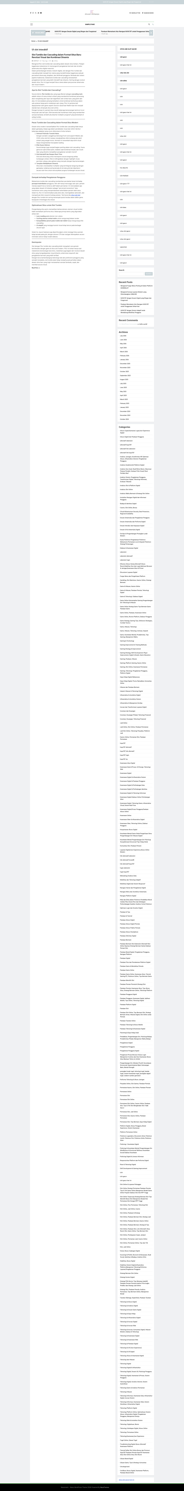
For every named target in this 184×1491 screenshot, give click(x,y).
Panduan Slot (124, 1008)
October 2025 (124, 371)
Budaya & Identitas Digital (128, 503)
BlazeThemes (104, 1487)
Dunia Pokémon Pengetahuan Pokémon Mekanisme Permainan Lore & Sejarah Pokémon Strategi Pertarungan (135, 542)
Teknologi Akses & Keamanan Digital (132, 1356)
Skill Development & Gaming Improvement (133, 1168)
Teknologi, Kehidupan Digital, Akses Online (133, 1428)
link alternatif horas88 (127, 860)
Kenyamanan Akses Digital (128, 829)
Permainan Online (125, 1091)
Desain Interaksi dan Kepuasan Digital (132, 526)
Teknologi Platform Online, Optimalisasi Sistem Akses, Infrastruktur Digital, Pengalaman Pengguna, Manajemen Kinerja (135, 1414)
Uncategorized (124, 1466)
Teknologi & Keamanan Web (129, 1340)
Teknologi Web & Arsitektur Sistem (131, 1420)
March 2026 (124, 352)
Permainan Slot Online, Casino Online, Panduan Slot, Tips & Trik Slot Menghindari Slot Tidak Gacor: (135, 1106)
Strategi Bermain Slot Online (129, 1273)
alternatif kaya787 (126, 445)
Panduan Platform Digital (128, 1004)
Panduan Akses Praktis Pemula (130, 928)
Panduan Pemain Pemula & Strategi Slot (133, 984)
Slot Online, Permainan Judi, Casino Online (133, 1239)
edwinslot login (125, 560)
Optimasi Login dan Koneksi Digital (131, 908)
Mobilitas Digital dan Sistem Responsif (132, 884)
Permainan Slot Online (127, 1099)
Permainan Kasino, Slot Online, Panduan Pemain (135, 1087)
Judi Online (123, 723)
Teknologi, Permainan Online (129, 1432)
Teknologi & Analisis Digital (129, 1306)
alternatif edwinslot (126, 441)
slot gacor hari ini (125, 65)
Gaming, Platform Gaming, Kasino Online (133, 663)
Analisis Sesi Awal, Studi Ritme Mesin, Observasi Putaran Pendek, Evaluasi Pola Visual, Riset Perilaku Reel (135, 471)
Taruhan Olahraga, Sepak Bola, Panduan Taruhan (135, 1298)
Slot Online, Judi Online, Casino (130, 1209)
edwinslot (123, 552)
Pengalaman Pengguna (127, 1047)
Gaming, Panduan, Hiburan (128, 659)
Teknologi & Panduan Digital (129, 1344)
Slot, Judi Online (125, 1247)
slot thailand (124, 176)
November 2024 (125, 415)
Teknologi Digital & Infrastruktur (130, 1368)
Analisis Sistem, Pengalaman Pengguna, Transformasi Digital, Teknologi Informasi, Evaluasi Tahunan (133, 479)
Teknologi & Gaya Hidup (127, 1314)
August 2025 (124, 379)
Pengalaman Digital (126, 1043)
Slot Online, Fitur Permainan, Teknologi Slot (134, 1205)
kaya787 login (124, 755)
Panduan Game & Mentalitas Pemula (131, 966)
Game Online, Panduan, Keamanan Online (133, 613)
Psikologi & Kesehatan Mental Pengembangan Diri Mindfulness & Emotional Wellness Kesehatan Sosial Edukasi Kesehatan (136, 1150)
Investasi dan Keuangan (127, 711)
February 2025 (124, 403)
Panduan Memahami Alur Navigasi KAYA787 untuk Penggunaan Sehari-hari (79, 31)
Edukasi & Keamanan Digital (129, 548)
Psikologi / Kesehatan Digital (129, 1144)
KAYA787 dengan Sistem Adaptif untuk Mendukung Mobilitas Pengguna (135, 31)
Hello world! (143, 324)
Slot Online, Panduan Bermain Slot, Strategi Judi (135, 1217)
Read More (35, 268)
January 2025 (124, 407)
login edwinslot (125, 868)
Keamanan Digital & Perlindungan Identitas (133, 789)
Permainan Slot (125, 1095)
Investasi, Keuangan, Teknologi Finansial (133, 719)
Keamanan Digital (125, 773)
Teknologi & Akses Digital (128, 1302)
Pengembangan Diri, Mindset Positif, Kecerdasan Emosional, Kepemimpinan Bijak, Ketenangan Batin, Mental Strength (135, 1065)
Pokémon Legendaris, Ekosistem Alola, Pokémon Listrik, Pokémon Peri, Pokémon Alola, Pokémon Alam (136, 1138)
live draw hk (124, 168)
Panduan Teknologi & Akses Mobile (131, 1025)
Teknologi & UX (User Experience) (131, 1348)
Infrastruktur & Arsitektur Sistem (130, 699)
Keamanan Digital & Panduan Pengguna (132, 781)
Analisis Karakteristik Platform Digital (132, 465)
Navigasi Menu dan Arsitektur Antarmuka (133, 892)
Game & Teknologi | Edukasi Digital (131, 596)
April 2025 (123, 395)
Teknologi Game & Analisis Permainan (132, 1388)
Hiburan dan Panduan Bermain (129, 687)
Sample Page (90, 24)
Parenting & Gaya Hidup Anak (129, 1033)
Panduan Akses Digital (127, 920)
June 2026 (123, 340)
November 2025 (125, 367)
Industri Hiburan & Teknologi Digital (131, 691)
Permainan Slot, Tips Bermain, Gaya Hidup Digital (136, 1122)
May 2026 (123, 344)
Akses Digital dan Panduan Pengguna (132, 437)
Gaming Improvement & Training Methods (133, 645)
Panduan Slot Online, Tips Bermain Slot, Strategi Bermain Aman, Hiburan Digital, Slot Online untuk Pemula (135, 1015)
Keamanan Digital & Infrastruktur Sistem (133, 777)
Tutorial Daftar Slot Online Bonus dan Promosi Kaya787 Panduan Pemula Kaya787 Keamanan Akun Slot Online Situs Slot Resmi (135, 1452)
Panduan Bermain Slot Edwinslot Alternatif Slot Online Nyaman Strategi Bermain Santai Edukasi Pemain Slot (135, 946)
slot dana (123, 207)
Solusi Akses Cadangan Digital (130, 1251)
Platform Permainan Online (128, 1132)
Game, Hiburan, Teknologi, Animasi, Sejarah (134, 631)
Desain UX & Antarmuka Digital (130, 530)
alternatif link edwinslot (127, 449)
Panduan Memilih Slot (127, 980)
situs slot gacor (125, 231)
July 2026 (123, 336)
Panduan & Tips (125, 912)
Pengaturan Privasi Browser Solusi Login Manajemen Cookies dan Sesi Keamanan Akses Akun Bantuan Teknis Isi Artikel (135, 1057)
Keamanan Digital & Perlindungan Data (132, 785)
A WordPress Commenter (128, 324)
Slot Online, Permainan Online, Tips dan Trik (134, 1243)
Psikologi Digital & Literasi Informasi (132, 1156)
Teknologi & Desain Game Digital (130, 1310)
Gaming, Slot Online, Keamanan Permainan (133, 667)
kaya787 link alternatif (127, 751)
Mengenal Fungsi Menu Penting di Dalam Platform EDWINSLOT (121, 2)
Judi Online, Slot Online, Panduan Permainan (134, 727)
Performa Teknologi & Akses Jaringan (132, 1079)
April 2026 (123, 348)
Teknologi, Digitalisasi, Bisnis (129, 1424)
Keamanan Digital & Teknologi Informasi (133, 793)
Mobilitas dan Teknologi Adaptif (130, 880)
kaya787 (122, 743)
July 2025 (123, 383)
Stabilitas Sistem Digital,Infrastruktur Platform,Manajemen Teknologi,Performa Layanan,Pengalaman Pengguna (133, 1267)
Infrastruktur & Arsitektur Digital (130, 695)
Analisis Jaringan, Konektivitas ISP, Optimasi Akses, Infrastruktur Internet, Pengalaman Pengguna (134, 459)
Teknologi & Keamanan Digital (129, 1336)
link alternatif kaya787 (127, 864)
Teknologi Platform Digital (128, 1408)
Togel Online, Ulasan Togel (128, 1440)
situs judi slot (75, 195)
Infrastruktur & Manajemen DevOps (131, 703)
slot (121, 96)
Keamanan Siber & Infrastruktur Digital (132, 819)
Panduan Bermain (125, 940)
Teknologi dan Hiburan (127, 1360)
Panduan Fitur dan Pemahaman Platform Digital (135, 962)
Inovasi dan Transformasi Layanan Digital (133, 707)
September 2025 (125, 375)
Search (121, 270)
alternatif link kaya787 (127, 453)
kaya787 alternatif (126, 747)
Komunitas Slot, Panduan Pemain (130, 846)
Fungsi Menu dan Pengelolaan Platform (132, 576)
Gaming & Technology (127, 641)
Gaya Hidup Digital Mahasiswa (130, 677)
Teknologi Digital (125, 1364)
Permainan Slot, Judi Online (129, 1112)
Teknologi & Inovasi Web (128, 1326)
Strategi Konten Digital (127, 1277)
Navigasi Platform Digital (128, 896)
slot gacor (123, 89)
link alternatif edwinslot (127, 856)
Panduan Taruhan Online (128, 1021)
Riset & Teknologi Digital (128, 1164)
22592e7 (36, 61)
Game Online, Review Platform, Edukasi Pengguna (136, 617)
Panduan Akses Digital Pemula (130, 924)
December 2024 (125, 411)
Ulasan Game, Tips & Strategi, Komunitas (133, 1463)
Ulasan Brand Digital (126, 1458)
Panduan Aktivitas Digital (128, 936)
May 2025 (123, 391)
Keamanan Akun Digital (127, 763)
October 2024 (124, 419)
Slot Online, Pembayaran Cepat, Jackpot (133, 1235)
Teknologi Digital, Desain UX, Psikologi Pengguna (136, 1371)
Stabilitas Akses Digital (127, 1261)
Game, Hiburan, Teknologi (128, 627)
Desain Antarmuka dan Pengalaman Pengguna (135, 518)
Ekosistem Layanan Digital (128, 572)
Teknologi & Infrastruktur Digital (130, 1318)
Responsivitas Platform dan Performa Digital (134, 1160)
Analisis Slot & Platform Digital (130, 485)
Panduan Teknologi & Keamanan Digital (132, 1029)
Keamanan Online (125, 815)
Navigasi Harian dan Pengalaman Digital (133, 888)
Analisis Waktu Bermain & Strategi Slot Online (134, 493)
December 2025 (125, 364)
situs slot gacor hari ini (126, 1480)
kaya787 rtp (124, 759)
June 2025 (123, 387)
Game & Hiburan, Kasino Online (130, 586)
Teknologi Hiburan (126, 1392)
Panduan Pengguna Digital (128, 994)
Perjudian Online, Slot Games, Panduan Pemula (135, 1084)
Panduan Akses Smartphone (129, 932)
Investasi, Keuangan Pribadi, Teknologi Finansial (135, 715)
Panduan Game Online (127, 970)
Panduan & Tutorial (126, 916)
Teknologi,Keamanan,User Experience (132, 1436)
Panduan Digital (125, 958)
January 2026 (124, 359)
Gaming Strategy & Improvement (130, 649)
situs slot (123, 136)
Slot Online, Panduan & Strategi (130, 1213)
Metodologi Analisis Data (128, 876)
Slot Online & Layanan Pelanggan (130, 1184)
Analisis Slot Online (126, 489)
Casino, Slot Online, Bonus (128, 508)
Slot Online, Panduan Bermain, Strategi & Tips (134, 1225)
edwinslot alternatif (126, 556)
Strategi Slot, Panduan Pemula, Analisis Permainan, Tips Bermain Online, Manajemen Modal (134, 1292)
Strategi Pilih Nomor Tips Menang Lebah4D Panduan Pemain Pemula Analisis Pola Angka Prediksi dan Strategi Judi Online (134, 1283)
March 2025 (124, 399)
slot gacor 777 (124, 184)
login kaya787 (124, 872)
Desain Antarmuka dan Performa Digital (132, 522)
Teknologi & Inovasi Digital (128, 1322)
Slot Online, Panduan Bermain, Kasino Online (134, 1221)
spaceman (123, 247)
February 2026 (124, 356)
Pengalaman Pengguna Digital (129, 1051)
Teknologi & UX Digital (127, 1352)
